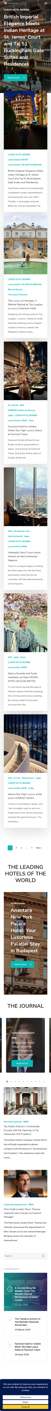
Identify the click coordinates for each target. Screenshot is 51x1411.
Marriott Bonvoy (15, 289)
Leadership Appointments (15, 1204)
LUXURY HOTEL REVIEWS (19, 155)
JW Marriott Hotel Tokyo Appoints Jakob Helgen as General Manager (22, 1048)
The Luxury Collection (18, 295)
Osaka (31, 788)
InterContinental (15, 536)
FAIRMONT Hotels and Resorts (21, 410)
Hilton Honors (28, 778)
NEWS (26, 1122)
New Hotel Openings (13, 1122)
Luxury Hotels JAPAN (17, 420)
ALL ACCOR (13, 405)
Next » (39, 848)
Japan (10, 415)
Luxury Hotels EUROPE (18, 160)
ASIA (22, 405)
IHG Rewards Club (21, 531)
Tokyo (31, 420)
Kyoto (23, 657)
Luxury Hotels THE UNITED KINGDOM (24, 165)
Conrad (16, 778)
